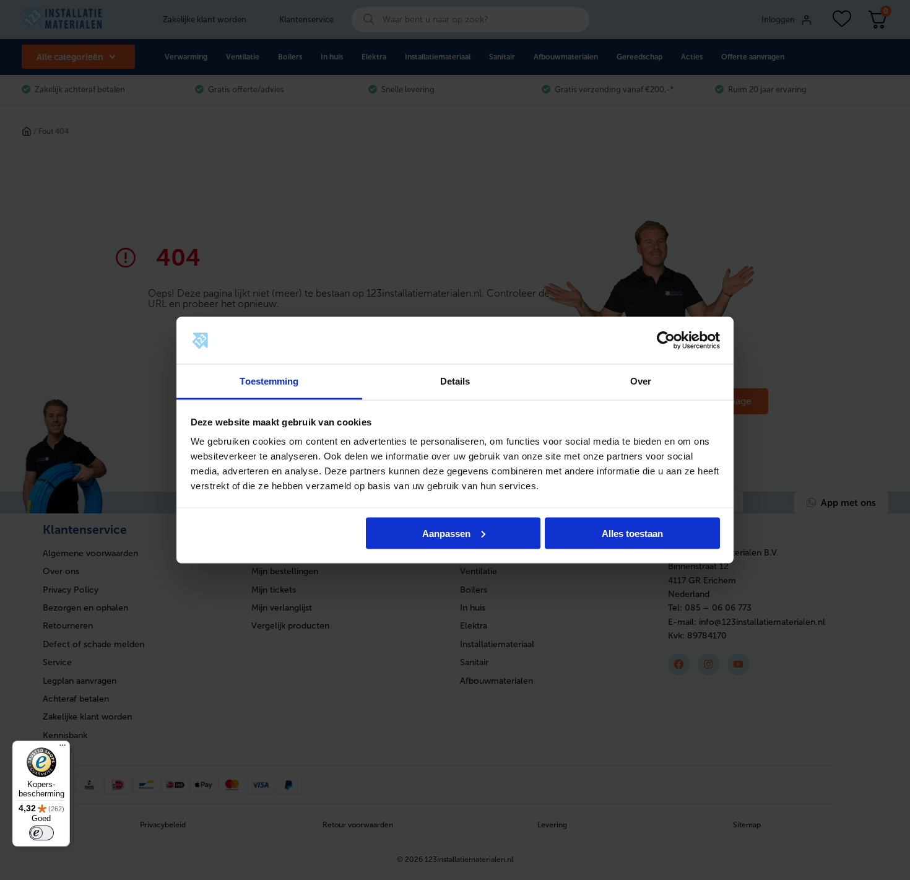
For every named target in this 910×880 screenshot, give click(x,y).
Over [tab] (640, 381)
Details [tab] (455, 381)
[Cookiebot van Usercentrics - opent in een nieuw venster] (666, 340)
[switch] (41, 833)
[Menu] (62, 748)
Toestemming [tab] (269, 381)
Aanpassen (446, 533)
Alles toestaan (632, 533)
